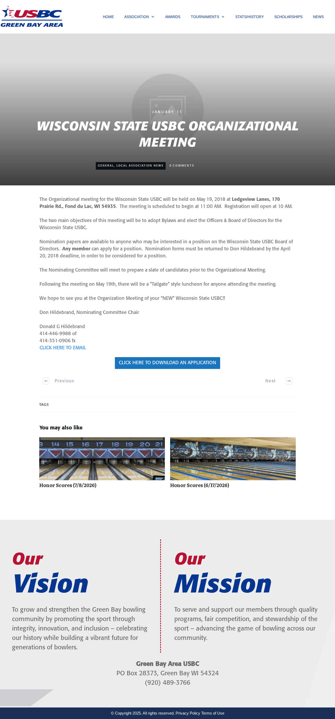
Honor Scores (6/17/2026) (233, 465)
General (106, 165)
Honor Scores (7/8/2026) (102, 465)
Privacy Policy (188, 713)
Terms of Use (212, 713)
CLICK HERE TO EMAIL (63, 348)
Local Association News (140, 165)
